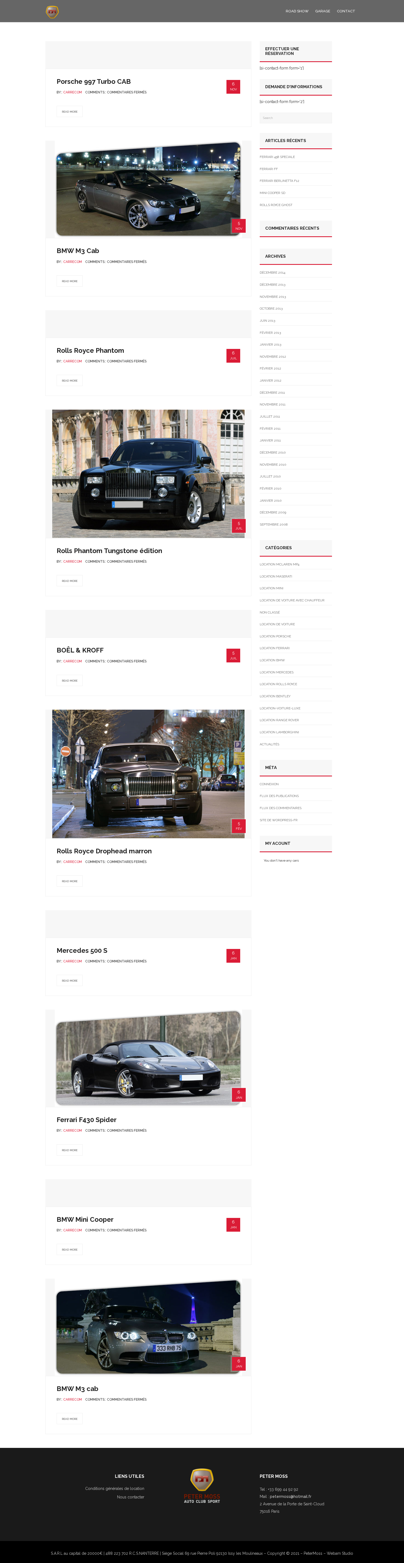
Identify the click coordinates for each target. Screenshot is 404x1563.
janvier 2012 (270, 380)
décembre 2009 (273, 512)
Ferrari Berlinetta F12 (279, 181)
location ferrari (275, 648)
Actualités (269, 744)
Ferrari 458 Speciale (277, 157)
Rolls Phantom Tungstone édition (109, 551)
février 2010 (270, 488)
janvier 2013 (270, 344)
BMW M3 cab (77, 1389)
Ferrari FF (269, 169)
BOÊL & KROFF (80, 650)
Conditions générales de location (114, 1488)
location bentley (275, 696)
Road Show (297, 11)
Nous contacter (130, 1497)
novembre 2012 (273, 357)
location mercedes (277, 672)
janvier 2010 (271, 501)
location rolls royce (278, 684)
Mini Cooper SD (272, 193)
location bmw (272, 660)
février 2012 (270, 368)
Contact (346, 11)
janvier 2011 (270, 440)
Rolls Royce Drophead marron (104, 851)
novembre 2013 (273, 297)
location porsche (275, 636)
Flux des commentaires (280, 808)
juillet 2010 (270, 476)
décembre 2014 (272, 272)
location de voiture (277, 624)
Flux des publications (279, 796)
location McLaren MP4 (279, 564)
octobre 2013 (271, 308)
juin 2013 (267, 321)
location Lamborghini (279, 732)
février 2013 (270, 333)
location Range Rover (279, 720)
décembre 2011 (272, 393)
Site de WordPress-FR (279, 820)
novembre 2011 (273, 404)
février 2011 (270, 429)
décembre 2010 (273, 452)
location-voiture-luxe (280, 708)
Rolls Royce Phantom (90, 350)
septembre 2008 (274, 524)
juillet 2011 (270, 416)
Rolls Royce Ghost (276, 205)
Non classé (270, 612)
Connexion (269, 784)
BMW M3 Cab (78, 251)
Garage (322, 11)
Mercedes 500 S (82, 950)
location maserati (276, 576)
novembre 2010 (273, 465)
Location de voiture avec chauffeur (292, 600)
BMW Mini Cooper (85, 1219)
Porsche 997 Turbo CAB (94, 81)
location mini (271, 588)
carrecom (72, 92)
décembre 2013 (272, 285)
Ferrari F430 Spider (87, 1120)
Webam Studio (340, 1553)
